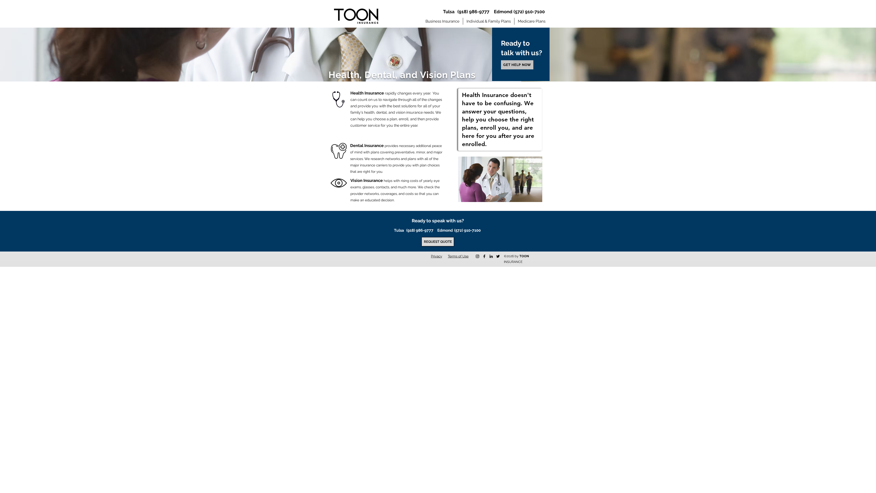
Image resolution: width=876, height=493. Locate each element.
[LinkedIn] (491, 256)
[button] (442, 21)
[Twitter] (498, 256)
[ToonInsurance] (484, 256)
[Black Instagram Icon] (477, 256)
